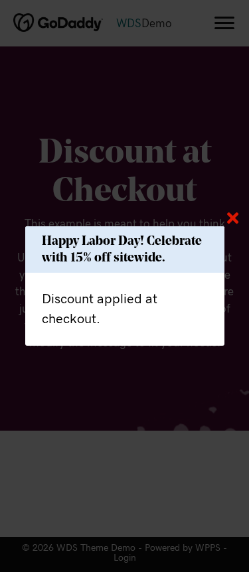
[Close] (232, 218)
